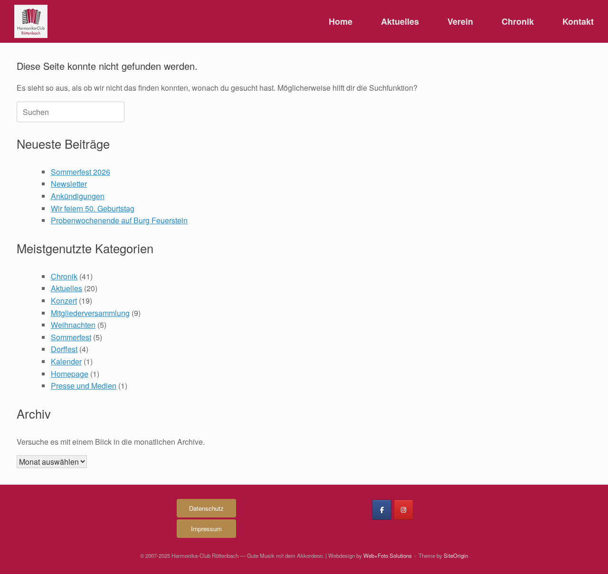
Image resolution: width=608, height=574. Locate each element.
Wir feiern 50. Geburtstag (92, 208)
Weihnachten (73, 324)
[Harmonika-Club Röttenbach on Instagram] (403, 510)
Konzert (64, 300)
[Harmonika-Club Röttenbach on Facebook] (381, 510)
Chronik (518, 21)
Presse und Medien (83, 385)
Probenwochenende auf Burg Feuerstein (119, 220)
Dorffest (64, 349)
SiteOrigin (456, 555)
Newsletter (69, 183)
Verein (460, 21)
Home (340, 21)
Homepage (69, 373)
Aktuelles (400, 21)
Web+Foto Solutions (387, 555)
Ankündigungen (77, 196)
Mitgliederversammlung (90, 312)
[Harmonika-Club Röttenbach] (31, 21)
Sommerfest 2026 (80, 171)
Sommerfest (71, 337)
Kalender (66, 361)
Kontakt (578, 21)
